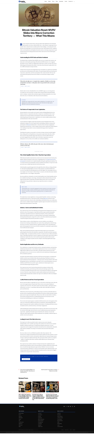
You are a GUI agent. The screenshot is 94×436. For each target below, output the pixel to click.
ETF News (39, 416)
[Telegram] (70, 406)
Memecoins (20, 425)
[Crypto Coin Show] (22, 2)
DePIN (58, 422)
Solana (20, 419)
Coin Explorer (40, 414)
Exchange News (40, 422)
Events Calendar (59, 416)
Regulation (39, 425)
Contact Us (71, 1)
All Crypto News (21, 413)
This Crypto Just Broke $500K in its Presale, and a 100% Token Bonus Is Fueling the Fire (27, 371)
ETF (49, 393)
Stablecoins (20, 423)
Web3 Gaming (59, 423)
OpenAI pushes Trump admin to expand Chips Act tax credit (49, 370)
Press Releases (59, 419)
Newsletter (61, 1)
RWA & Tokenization (41, 419)
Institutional (28, 393)
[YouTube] (64, 406)
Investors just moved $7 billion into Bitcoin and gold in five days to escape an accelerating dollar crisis (52, 396)
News (57, 1)
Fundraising (23, 393)
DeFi (19, 420)
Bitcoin (20, 393)
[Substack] (74, 406)
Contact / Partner (60, 426)
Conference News (60, 417)
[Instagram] (72, 406)
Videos (49, 1)
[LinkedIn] (68, 406)
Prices (53, 1)
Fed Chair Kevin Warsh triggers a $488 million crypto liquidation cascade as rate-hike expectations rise (38, 397)
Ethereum (46, 198)
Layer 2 (58, 425)
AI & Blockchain (21, 422)
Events (66, 1)
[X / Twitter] (66, 406)
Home (46, 1)
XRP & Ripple (21, 417)
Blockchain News (60, 420)
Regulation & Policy (38, 393)
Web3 (20, 426)
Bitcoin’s (29, 124)
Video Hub (59, 413)
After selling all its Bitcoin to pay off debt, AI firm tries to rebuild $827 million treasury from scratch (25, 396)
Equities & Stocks (40, 420)
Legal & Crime (40, 426)
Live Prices (39, 413)
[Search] (74, 1)
